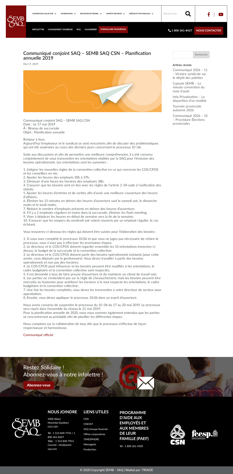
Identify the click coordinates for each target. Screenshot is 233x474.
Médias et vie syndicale (139, 14)
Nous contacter (208, 30)
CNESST (88, 424)
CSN (86, 419)
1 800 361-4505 (134, 446)
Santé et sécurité (114, 14)
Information (67, 14)
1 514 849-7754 (62, 433)
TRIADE (147, 470)
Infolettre (38, 30)
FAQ (79, 30)
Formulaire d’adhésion (113, 29)
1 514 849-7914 (64, 441)
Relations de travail (89, 14)
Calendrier (91, 30)
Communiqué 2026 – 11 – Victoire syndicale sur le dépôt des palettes (190, 74)
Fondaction (90, 449)
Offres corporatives (94, 434)
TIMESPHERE (91, 439)
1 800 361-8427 (181, 30)
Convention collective (42, 14)
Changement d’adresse (60, 30)
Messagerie (90, 444)
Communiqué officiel (38, 335)
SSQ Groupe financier (96, 429)
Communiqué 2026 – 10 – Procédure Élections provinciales (190, 119)
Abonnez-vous (38, 385)
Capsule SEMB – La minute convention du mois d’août (188, 87)
